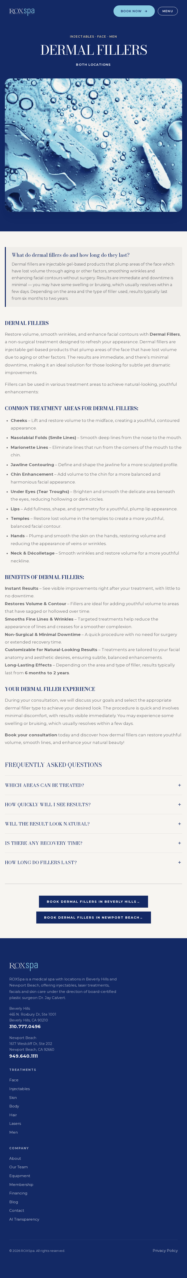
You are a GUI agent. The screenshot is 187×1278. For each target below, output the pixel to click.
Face (14, 1080)
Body (14, 1106)
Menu (167, 11)
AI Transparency (24, 1219)
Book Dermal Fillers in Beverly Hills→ (93, 901)
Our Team (18, 1167)
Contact (16, 1210)
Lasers (15, 1123)
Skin (13, 1097)
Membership (21, 1184)
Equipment (19, 1175)
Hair (13, 1115)
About (15, 1158)
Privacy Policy (165, 1250)
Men (13, 1132)
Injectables (19, 1088)
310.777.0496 (25, 1026)
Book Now (131, 11)
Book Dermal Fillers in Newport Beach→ (93, 917)
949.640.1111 (23, 1056)
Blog (13, 1202)
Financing (18, 1193)
